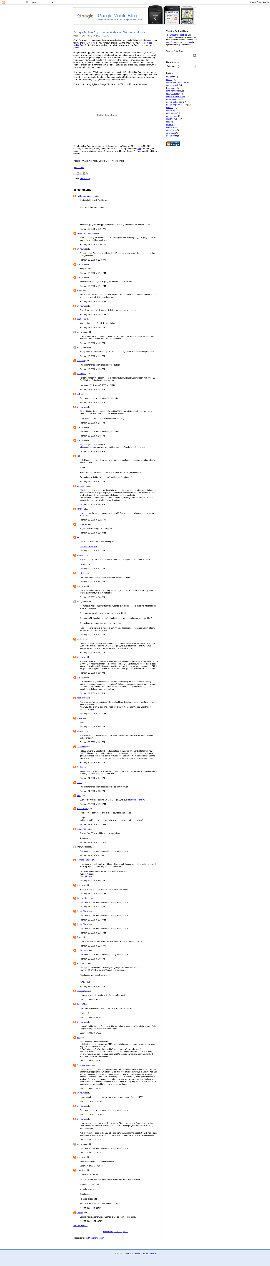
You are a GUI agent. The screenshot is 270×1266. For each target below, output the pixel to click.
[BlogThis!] (77, 173)
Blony (79, 796)
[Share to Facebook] (83, 173)
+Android (170, 37)
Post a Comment (80, 1225)
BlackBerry (170, 88)
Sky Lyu (80, 1213)
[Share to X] (80, 173)
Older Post (118, 1232)
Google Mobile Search (175, 96)
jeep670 (80, 319)
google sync (171, 130)
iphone (169, 79)
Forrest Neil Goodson (86, 233)
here (139, 148)
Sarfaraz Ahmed (83, 898)
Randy (79, 509)
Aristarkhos (81, 555)
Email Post (79, 168)
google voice (171, 116)
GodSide (80, 767)
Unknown (81, 249)
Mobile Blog (85, 179)
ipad (168, 122)
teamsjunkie (82, 991)
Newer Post (108, 1232)
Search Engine (86, 876)
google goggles (173, 110)
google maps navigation (176, 105)
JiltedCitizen (82, 573)
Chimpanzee (82, 524)
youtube (169, 108)
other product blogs (183, 42)
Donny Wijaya (82, 911)
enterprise (170, 133)
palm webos (171, 113)
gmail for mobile (173, 91)
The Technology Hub (88, 546)
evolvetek (81, 1170)
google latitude (172, 94)
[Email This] (74, 173)
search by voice (173, 119)
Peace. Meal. (82, 809)
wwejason (81, 486)
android (169, 77)
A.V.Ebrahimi (82, 963)
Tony (79, 937)
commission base (84, 860)
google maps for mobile (176, 82)
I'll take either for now (136, 800)
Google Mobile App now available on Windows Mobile (109, 32)
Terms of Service (149, 1253)
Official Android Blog (178, 35)
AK (78, 537)
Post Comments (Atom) (95, 1238)
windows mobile (173, 99)
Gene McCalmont (84, 1065)
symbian (169, 124)
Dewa (79, 783)
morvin (79, 718)
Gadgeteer (81, 374)
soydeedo (81, 639)
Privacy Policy (134, 1253)
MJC (78, 394)
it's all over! (81, 698)
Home (125, 1232)
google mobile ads (174, 102)
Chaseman (81, 747)
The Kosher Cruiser (85, 196)
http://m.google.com (88, 447)
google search (172, 85)
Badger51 (81, 1004)
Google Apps (171, 127)
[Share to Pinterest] (86, 173)
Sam (78, 1037)
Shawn (79, 290)
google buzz (171, 136)
